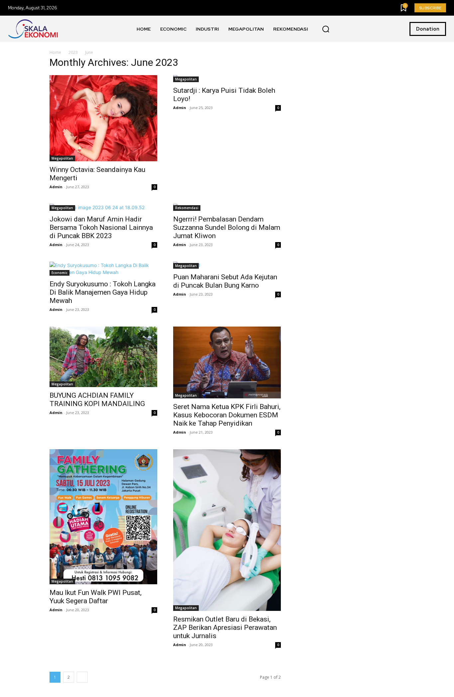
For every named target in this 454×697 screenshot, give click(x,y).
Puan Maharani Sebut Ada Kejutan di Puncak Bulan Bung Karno (225, 281)
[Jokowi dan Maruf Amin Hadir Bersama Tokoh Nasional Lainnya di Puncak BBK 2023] (103, 207)
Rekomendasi (186, 208)
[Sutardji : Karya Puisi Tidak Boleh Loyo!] (227, 78)
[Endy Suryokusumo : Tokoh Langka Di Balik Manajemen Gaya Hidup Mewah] (103, 269)
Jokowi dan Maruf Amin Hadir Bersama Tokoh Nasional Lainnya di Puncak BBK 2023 (101, 227)
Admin (56, 186)
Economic (59, 272)
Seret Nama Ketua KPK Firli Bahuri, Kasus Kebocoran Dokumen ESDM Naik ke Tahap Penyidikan (227, 415)
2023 (73, 52)
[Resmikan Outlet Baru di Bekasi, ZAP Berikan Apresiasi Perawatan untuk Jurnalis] (227, 530)
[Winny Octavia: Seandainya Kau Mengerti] (103, 118)
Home (55, 52)
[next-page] (82, 677)
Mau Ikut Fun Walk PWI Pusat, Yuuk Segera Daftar (96, 597)
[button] (325, 29)
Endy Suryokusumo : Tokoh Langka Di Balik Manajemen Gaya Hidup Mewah (103, 292)
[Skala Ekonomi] (33, 29)
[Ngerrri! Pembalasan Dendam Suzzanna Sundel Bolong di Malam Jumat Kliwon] (227, 207)
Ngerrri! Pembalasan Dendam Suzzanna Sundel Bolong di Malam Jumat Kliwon (226, 227)
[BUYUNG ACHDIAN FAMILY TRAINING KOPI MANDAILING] (103, 357)
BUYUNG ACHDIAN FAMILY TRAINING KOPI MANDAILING (97, 399)
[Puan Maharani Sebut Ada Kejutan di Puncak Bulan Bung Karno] (227, 265)
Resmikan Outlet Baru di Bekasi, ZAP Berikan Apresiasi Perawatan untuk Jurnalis (225, 627)
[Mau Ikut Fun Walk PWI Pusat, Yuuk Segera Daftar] (103, 516)
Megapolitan (62, 158)
